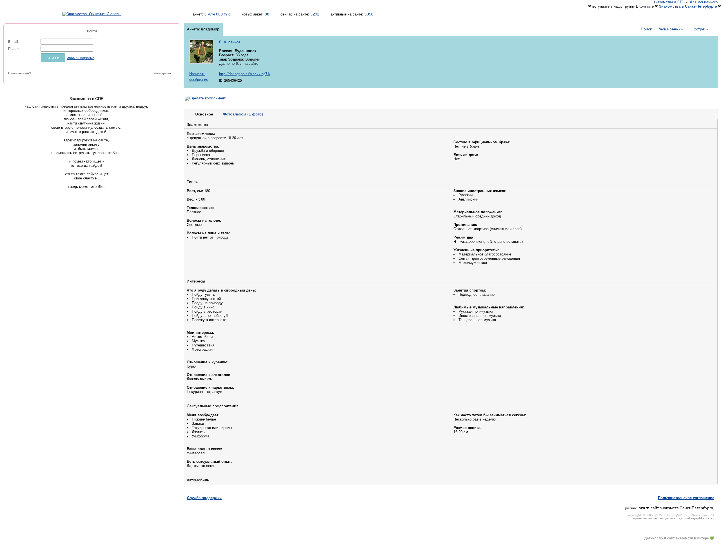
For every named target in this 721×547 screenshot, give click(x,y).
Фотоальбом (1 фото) (243, 114)
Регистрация (162, 73)
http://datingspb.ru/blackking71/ (244, 74)
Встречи (701, 29)
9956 (368, 14)
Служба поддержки (204, 498)
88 (267, 14)
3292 (314, 14)
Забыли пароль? (80, 58)
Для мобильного (704, 2)
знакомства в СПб (669, 2)
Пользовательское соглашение (686, 498)
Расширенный (670, 29)
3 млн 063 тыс (217, 14)
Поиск (646, 29)
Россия (225, 51)
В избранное (229, 42)
